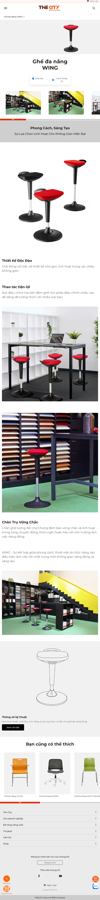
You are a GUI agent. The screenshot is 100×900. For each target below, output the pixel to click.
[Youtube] (60, 876)
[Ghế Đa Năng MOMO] (54, 773)
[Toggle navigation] (4, 8)
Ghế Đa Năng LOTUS (13, 796)
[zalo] (95, 886)
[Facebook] (39, 876)
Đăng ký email (50, 863)
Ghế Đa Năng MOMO (48, 796)
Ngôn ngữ (94, 1)
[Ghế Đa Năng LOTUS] (19, 773)
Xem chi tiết (13, 727)
